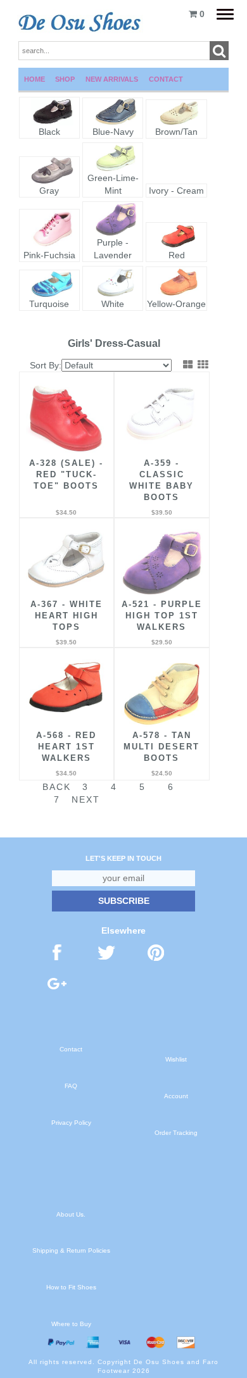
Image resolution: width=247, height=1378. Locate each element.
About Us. (71, 1214)
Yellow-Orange (176, 304)
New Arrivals (112, 79)
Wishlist (176, 1059)
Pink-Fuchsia (49, 255)
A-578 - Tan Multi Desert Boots (162, 747)
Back (56, 787)
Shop (65, 79)
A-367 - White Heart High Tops (66, 616)
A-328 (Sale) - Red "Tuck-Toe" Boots (66, 475)
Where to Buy (71, 1323)
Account (176, 1096)
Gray (49, 190)
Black (49, 132)
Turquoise (49, 304)
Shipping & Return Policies (71, 1250)
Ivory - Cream (176, 190)
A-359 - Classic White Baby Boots (161, 480)
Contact (166, 79)
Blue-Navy (113, 132)
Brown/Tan (176, 132)
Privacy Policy (71, 1122)
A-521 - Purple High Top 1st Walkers (162, 616)
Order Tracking (176, 1132)
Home (34, 79)
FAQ (71, 1085)
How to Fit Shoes (71, 1287)
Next (85, 799)
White (112, 304)
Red (176, 255)
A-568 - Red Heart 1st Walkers (66, 747)
